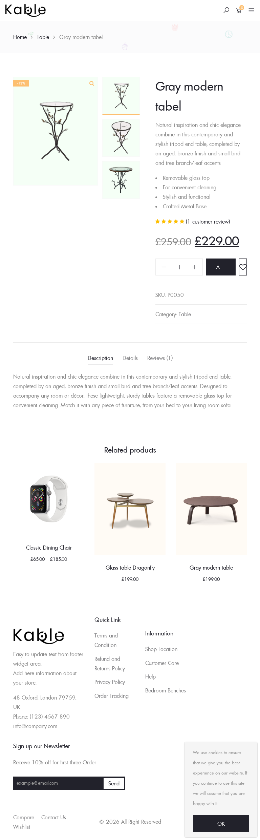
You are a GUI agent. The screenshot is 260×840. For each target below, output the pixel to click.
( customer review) (208, 221)
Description (100, 358)
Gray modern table (211, 567)
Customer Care (162, 663)
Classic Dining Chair (49, 547)
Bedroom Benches (165, 690)
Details (130, 358)
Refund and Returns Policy (109, 663)
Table (43, 37)
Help (150, 676)
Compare (23, 817)
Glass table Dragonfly (130, 567)
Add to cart (226, 267)
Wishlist (21, 826)
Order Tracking (111, 695)
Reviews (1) (160, 358)
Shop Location (161, 649)
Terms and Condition (106, 640)
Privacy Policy (109, 682)
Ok (221, 823)
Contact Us (53, 817)
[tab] (100, 358)
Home (20, 37)
